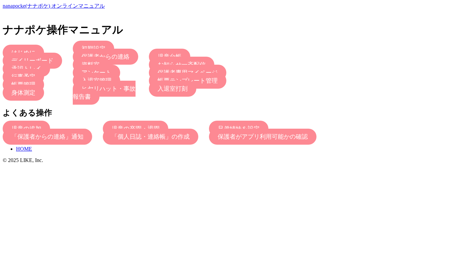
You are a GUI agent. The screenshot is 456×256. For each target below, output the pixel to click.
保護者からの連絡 (105, 56)
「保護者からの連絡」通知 (47, 136)
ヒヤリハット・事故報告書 (104, 92)
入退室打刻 (173, 88)
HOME (24, 149)
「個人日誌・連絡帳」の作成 (150, 136)
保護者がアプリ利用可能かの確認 (263, 136)
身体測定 (23, 92)
